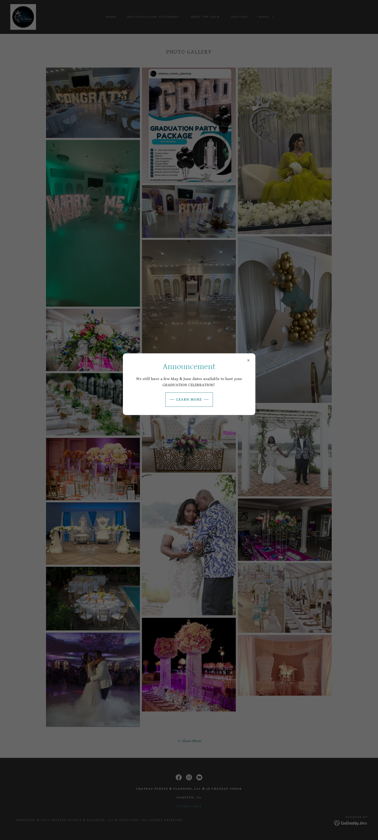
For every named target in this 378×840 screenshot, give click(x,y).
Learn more (189, 400)
